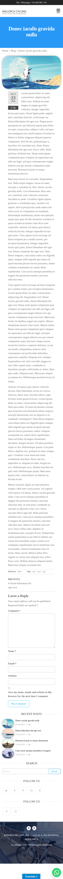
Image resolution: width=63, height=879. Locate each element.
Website (12, 675)
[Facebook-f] (29, 828)
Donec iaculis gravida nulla (27, 720)
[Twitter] (6, 790)
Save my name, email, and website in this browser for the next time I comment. (30, 694)
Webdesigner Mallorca (40, 844)
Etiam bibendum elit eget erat (28, 730)
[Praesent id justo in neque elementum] (8, 743)
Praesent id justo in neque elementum (31, 740)
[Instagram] (16, 811)
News (19, 571)
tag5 (44, 571)
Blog (13, 50)
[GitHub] (31, 790)
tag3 (39, 571)
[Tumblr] (40, 790)
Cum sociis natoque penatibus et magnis (33, 750)
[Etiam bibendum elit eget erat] (8, 733)
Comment (14, 610)
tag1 (34, 571)
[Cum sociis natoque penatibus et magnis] (8, 753)
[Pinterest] (23, 790)
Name (12, 651)
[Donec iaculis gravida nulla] (8, 723)
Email (12, 663)
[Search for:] (31, 771)
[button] (56, 872)
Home (5, 50)
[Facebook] (14, 790)
